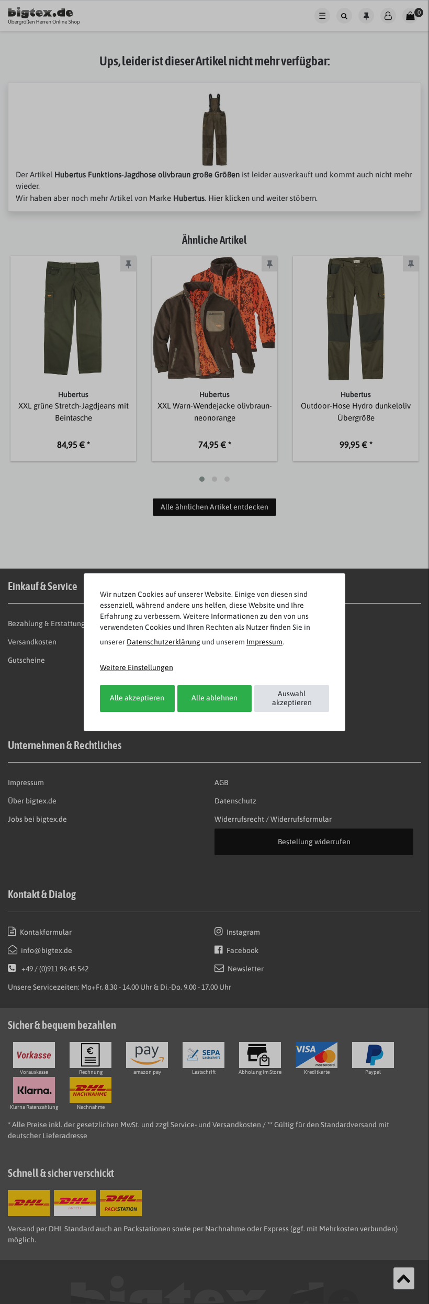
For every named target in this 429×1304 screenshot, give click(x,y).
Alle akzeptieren (137, 698)
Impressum (264, 642)
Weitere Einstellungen (136, 667)
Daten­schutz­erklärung (163, 642)
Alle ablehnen (214, 698)
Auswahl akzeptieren (292, 698)
